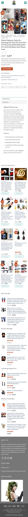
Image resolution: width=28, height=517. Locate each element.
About (7, 509)
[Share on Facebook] (5, 87)
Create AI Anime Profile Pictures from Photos (13, 471)
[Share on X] (8, 87)
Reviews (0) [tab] (5, 102)
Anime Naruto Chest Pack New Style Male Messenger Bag (21, 244)
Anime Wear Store (11, 35)
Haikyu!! (6, 79)
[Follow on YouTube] (11, 458)
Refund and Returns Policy (14, 511)
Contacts (19, 509)
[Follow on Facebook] (2, 458)
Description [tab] (6, 99)
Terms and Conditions (14, 512)
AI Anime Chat (5, 467)
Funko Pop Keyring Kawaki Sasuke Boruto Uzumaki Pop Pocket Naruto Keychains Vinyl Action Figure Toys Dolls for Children (20, 216)
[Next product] (2, 52)
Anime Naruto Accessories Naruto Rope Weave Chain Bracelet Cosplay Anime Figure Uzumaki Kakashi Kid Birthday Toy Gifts (21, 279)
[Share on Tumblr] (22, 87)
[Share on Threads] (14, 87)
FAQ (24, 510)
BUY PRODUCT (5, 256)
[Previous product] (5, 52)
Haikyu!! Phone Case (12, 79)
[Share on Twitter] (11, 87)
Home (2, 35)
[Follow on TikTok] (8, 458)
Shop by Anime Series (8, 510)
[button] (2, 2)
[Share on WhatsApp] (2, 87)
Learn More (5, 193)
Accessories (21, 35)
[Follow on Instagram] (5, 458)
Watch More (7, 69)
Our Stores (13, 509)
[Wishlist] (25, 2)
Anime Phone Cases (6, 36)
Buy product (19, 256)
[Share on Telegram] (25, 87)
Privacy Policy (18, 510)
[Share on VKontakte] (19, 87)
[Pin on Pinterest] (16, 87)
